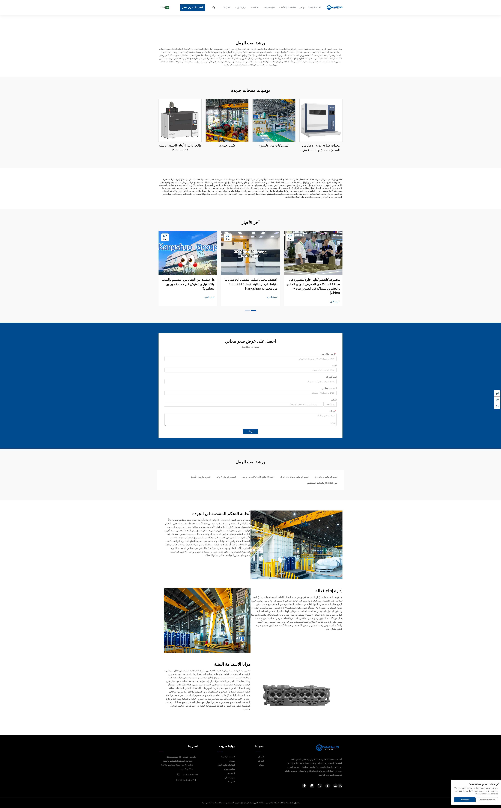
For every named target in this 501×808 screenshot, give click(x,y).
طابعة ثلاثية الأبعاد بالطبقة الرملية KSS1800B (180, 148)
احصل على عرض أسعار (192, 7)
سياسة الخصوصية (210, 802)
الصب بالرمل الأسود (201, 476)
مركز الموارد (241, 7)
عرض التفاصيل (320, 120)
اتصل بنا (227, 7)
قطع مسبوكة (270, 7)
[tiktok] (304, 785)
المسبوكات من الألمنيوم (274, 145)
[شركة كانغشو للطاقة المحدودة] (334, 7)
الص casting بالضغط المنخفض (322, 482)
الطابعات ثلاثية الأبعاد (288, 7)
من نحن (302, 7)
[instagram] (312, 785)
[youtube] (335, 785)
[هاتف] (497, 399)
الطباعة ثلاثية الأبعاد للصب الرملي (257, 476)
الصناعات (255, 7)
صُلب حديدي (227, 145)
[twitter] (319, 785)
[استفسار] (497, 393)
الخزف (261, 761)
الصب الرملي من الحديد (326, 476)
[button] (253, 310)
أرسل (250, 431)
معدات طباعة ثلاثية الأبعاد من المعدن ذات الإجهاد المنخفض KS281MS (321, 148)
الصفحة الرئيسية (315, 7)
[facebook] (327, 785)
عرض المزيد (334, 301)
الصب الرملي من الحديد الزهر (294, 476)
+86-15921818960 (190, 774)
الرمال (261, 756)
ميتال (261, 765)
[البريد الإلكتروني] (497, 406)
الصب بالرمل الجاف (226, 476)
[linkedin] (340, 785)
